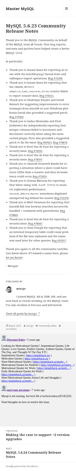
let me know (14, 257)
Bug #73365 (16, 117)
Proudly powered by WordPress (22, 466)
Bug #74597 (35, 159)
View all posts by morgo (21, 313)
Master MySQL (20, 8)
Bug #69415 (44, 142)
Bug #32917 (59, 240)
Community (44, 325)
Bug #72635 (40, 176)
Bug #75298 (55, 78)
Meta (53, 325)
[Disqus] (38, 378)
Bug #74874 (60, 142)
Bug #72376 (61, 198)
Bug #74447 (35, 223)
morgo (29, 325)
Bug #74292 (35, 151)
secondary (11, 328)
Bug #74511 (46, 95)
